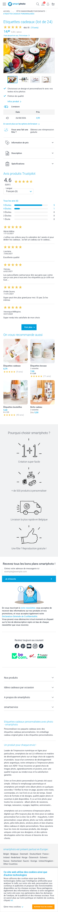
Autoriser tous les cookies (43, 907)
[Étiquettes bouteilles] (15, 392)
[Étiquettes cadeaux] (15, 351)
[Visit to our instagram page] (35, 646)
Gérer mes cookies (12, 907)
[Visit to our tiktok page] (41, 646)
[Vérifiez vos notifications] (48, 3)
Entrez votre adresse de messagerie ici (21, 568)
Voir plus (28, 327)
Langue (9, 188)
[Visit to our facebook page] (17, 646)
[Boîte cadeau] (42, 392)
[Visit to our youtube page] (29, 646)
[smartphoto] (16, 4)
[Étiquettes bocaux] (42, 351)
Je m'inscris (10, 579)
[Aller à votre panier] (53, 3)
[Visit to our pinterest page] (23, 646)
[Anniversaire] (13, 11)
